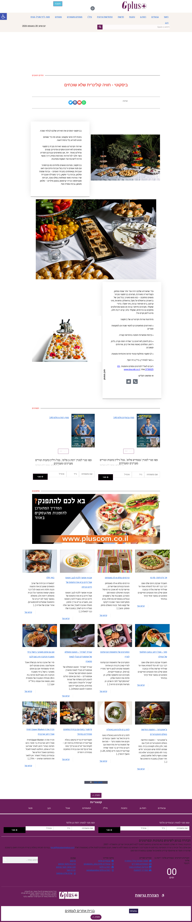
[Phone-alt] (135, 381)
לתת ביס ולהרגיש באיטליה (117, 729)
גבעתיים (155, 17)
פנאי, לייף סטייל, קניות (40, 17)
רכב (166, 23)
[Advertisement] (96, 51)
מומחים (58, 17)
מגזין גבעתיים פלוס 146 (123, 417)
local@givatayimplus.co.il (62, 847)
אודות (73, 858)
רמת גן (143, 17)
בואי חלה (50, 577)
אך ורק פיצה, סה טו (158, 577)
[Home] (128, 381)
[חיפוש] (100, 27)
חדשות (121, 17)
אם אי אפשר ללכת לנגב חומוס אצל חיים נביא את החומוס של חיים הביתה (78, 582)
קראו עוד (141, 606)
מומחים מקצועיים (74, 17)
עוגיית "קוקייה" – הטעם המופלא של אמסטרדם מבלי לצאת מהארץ (78, 657)
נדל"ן (90, 17)
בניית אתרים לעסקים (80, 911)
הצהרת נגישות (147, 895)
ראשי (166, 17)
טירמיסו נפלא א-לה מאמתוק (117, 578)
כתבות (132, 17)
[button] (3, 16)
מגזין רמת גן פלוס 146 (59, 417)
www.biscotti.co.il (132, 369)
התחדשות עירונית (105, 17)
